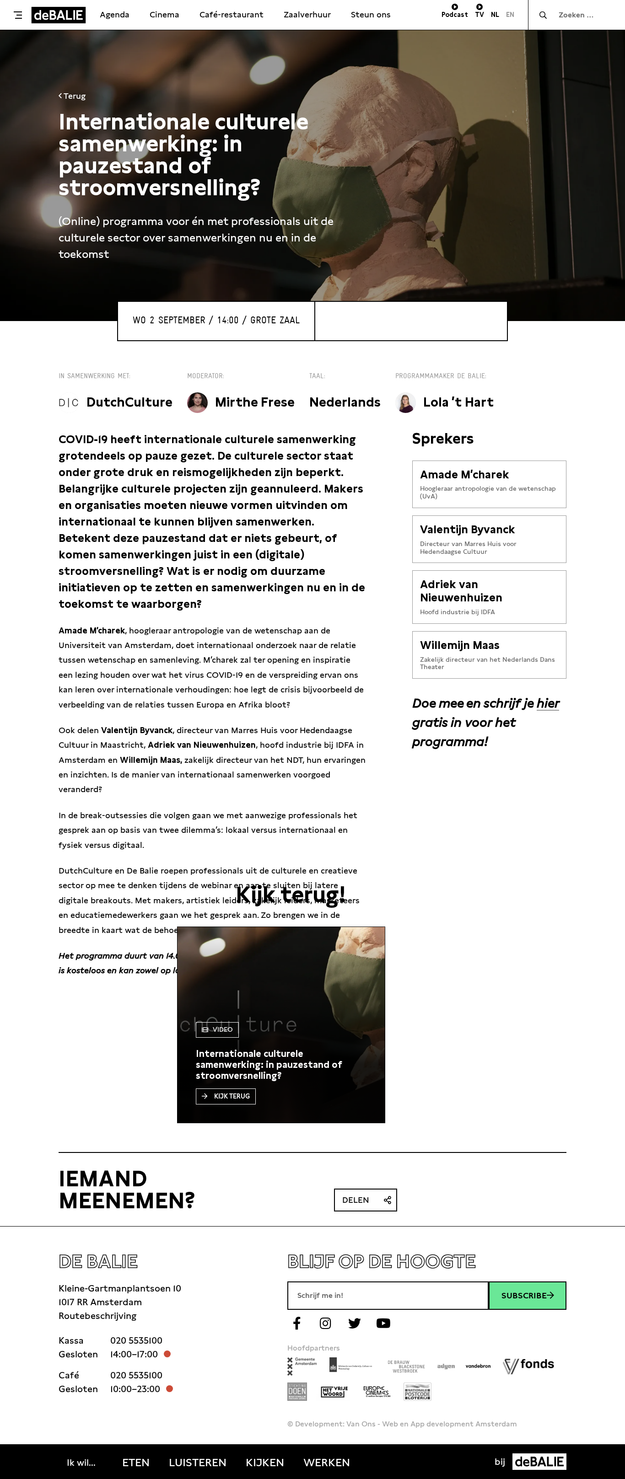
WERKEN (326, 1462)
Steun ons (371, 14)
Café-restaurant (231, 14)
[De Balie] (58, 15)
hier (548, 703)
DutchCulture (129, 402)
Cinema (164, 14)
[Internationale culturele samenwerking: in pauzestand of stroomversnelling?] (281, 1064)
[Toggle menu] (18, 15)
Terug (74, 96)
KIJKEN (265, 1462)
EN (510, 14)
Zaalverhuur (307, 14)
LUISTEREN (197, 1462)
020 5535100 (136, 1340)
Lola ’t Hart (458, 402)
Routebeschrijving (97, 1315)
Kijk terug (232, 1096)
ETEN (136, 1462)
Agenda (114, 14)
